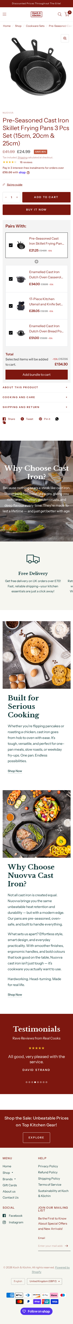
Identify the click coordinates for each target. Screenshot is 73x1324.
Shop (18, 25)
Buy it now (36, 209)
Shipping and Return (21, 407)
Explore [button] (36, 1137)
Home (7, 25)
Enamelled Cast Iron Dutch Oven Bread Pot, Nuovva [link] (46, 329)
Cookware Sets (35, 25)
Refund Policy (48, 1172)
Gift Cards (10, 1185)
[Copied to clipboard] (5, 423)
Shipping (22, 157)
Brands (8, 1179)
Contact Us (10, 1197)
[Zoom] (65, 38)
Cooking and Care (19, 397)
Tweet (29, 418)
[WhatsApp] (58, 418)
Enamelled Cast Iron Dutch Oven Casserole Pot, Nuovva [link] (46, 275)
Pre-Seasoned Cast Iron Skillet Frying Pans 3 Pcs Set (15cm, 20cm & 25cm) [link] (46, 241)
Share (11, 418)
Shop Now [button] (15, 771)
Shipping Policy (49, 1178)
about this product (21, 387)
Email (41, 1237)
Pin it (47, 418)
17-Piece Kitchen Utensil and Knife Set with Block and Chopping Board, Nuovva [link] (45, 302)
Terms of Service (49, 1184)
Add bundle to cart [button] (36, 374)
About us (9, 1191)
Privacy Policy (48, 1166)
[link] (21, 245)
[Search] (59, 14)
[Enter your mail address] (66, 1246)
